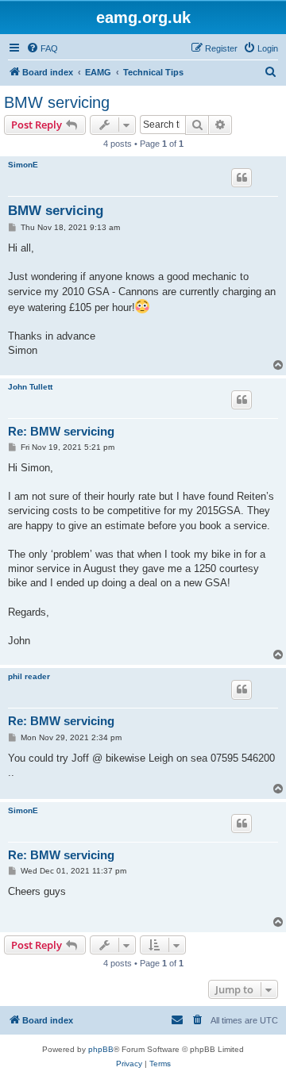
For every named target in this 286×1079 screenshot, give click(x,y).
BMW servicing (57, 102)
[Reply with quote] (241, 177)
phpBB (101, 1049)
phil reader (29, 676)
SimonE (23, 164)
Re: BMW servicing (61, 431)
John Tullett (30, 386)
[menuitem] (42, 48)
